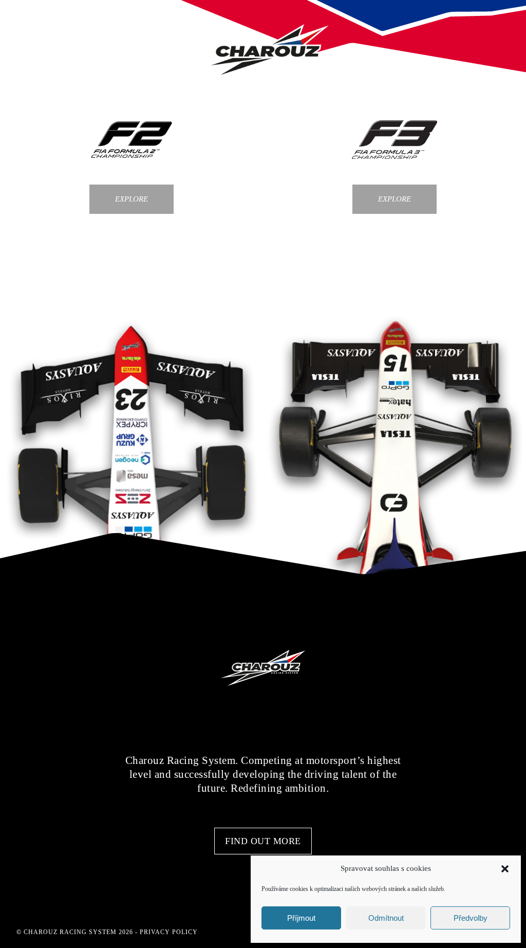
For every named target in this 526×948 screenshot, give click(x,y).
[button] (505, 869)
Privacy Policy (169, 932)
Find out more (263, 841)
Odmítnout (386, 918)
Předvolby (470, 918)
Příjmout (301, 918)
